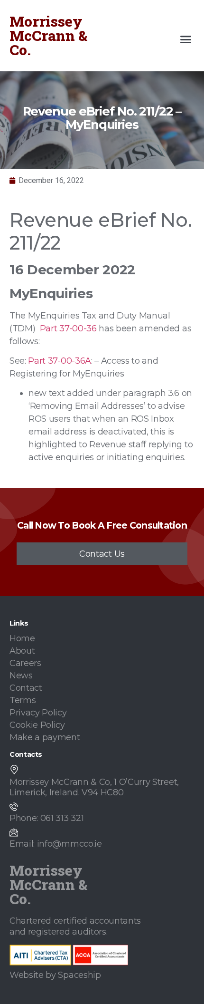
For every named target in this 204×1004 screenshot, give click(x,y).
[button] (186, 39)
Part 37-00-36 (68, 328)
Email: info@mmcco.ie (55, 844)
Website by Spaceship (55, 975)
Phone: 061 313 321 (46, 818)
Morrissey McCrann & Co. (48, 35)
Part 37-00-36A (59, 361)
